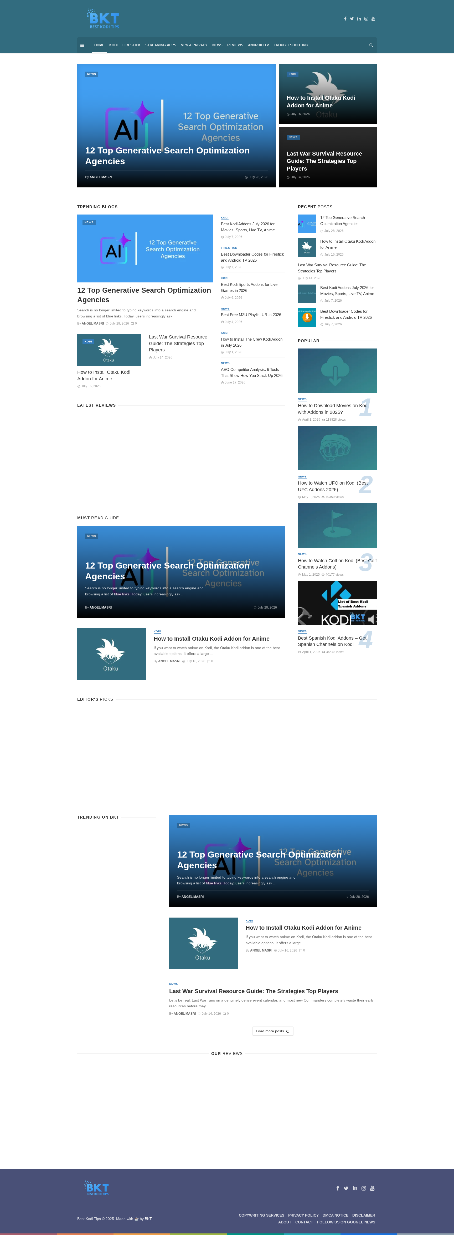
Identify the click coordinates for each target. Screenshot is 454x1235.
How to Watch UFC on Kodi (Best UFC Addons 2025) (333, 486)
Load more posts (270, 1031)
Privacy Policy (303, 1215)
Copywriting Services (261, 1215)
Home (99, 45)
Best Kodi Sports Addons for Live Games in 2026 (249, 287)
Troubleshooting (291, 45)
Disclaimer (363, 1215)
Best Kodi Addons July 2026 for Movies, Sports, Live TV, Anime (248, 227)
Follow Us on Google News (346, 1222)
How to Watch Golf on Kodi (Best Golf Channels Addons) (337, 564)
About (284, 1222)
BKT (148, 1219)
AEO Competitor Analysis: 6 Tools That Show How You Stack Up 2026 (251, 372)
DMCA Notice (335, 1215)
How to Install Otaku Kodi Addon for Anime (321, 101)
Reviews (235, 45)
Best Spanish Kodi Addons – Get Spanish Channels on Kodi (332, 641)
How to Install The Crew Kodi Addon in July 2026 (251, 342)
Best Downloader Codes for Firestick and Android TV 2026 (252, 257)
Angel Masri (101, 177)
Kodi (113, 45)
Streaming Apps (160, 45)
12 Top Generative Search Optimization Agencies (167, 155)
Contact (304, 1222)
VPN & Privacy (194, 45)
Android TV (258, 45)
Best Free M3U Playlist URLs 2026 (251, 314)
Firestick (131, 45)
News (217, 45)
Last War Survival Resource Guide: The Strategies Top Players (324, 161)
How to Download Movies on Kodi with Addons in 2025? (333, 409)
